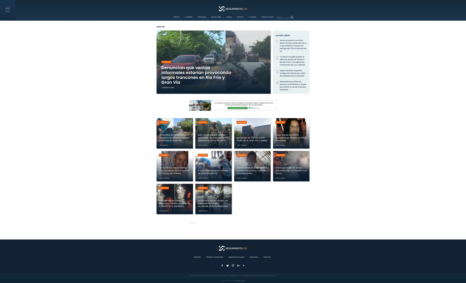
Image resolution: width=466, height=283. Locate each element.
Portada (177, 17)
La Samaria (188, 17)
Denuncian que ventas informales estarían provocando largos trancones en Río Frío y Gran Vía (196, 75)
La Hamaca (252, 17)
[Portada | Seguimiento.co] (233, 8)
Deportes (240, 17)
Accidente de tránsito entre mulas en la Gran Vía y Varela (252, 139)
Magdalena (202, 17)
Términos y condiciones (214, 257)
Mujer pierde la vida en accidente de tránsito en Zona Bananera (290, 137)
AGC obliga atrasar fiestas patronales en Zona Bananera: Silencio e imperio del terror (213, 137)
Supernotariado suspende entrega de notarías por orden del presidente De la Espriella (293, 73)
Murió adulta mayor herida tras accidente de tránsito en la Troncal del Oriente (174, 170)
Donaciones (254, 257)
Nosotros (197, 257)
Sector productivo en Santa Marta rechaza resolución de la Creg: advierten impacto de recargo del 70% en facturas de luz (293, 45)
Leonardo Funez (240, 281)
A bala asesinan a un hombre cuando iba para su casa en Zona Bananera (252, 170)
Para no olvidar (267, 17)
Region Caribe (216, 17)
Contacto (266, 257)
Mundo (229, 17)
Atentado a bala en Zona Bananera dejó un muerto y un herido (291, 170)
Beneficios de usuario (236, 257)
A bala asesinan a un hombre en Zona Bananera (213, 172)
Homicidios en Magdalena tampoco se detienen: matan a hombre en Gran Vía (174, 137)
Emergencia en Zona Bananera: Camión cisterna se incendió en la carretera (174, 203)
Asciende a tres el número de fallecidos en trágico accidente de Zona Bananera (213, 203)
